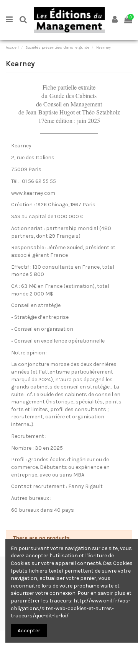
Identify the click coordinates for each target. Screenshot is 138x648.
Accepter (29, 630)
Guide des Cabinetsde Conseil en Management (69, 99)
